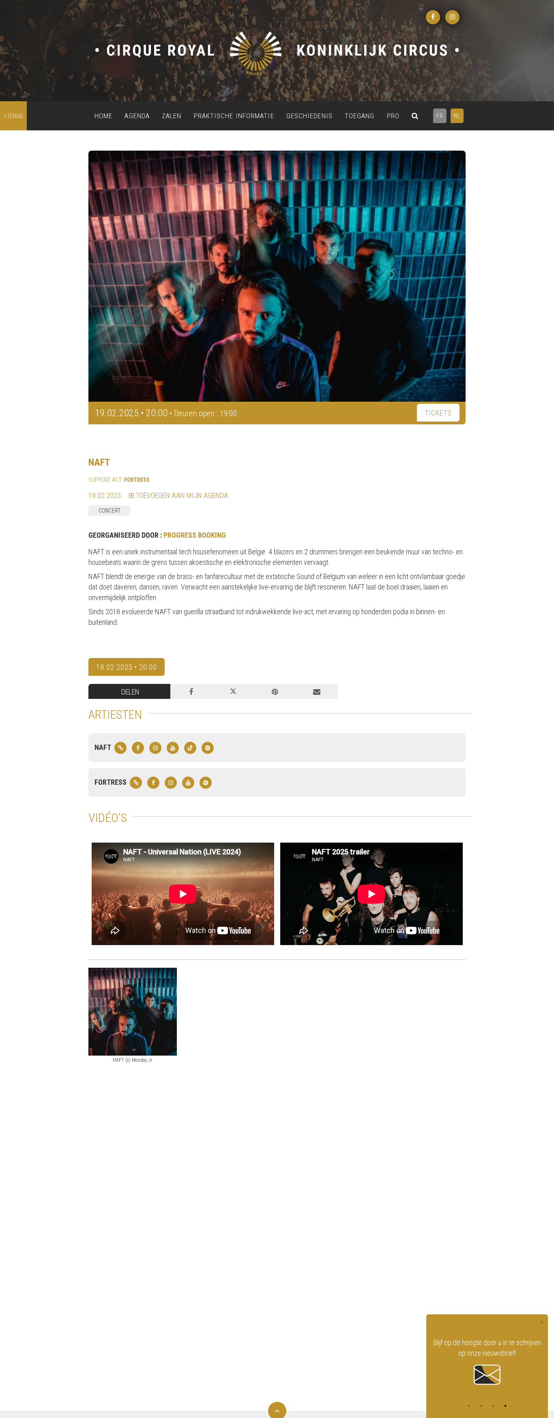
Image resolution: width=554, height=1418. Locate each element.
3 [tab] (493, 1406)
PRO (393, 116)
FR (439, 116)
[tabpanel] (487, 1362)
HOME (103, 116)
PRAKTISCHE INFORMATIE (234, 116)
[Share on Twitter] (233, 691)
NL (457, 116)
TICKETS (438, 413)
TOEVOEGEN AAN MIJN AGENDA (181, 495)
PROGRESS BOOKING (194, 535)
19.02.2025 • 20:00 (126, 667)
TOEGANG (360, 116)
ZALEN (172, 116)
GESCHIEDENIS (309, 116)
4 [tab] (505, 1406)
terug (14, 116)
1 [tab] (469, 1406)
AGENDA (137, 116)
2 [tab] (481, 1406)
